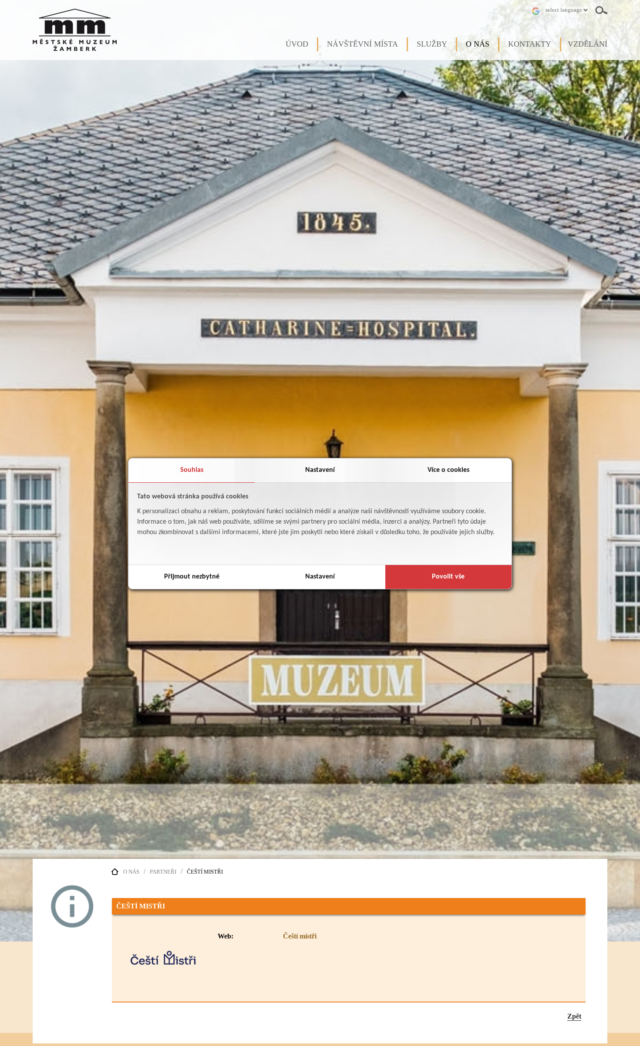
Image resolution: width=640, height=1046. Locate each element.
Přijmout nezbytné (191, 576)
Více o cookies (448, 470)
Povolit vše (448, 576)
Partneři (163, 872)
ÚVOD (297, 44)
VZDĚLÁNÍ (587, 44)
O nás (131, 872)
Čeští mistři (300, 936)
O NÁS (477, 44)
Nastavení (320, 470)
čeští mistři (205, 872)
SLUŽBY (432, 44)
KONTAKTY (529, 44)
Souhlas (191, 470)
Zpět (574, 1016)
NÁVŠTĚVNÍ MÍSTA (362, 44)
